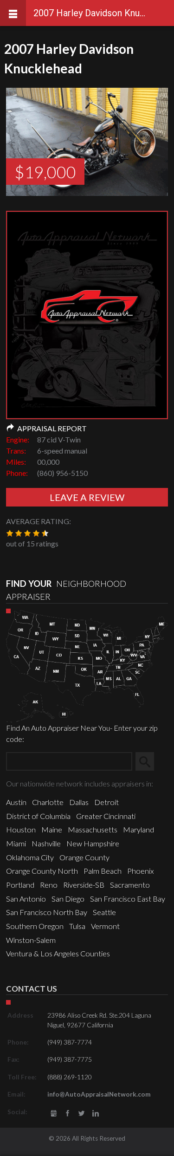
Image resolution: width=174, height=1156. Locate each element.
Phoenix (140, 870)
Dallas (79, 802)
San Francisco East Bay (127, 898)
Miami (16, 843)
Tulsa (77, 926)
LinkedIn (96, 1113)
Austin (16, 802)
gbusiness (53, 1113)
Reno (49, 884)
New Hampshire (92, 843)
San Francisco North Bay (46, 912)
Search (148, 761)
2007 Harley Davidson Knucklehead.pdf (87, 322)
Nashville (46, 843)
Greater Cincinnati (105, 816)
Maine (51, 829)
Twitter (81, 1113)
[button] (9, 533)
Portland (20, 884)
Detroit (106, 802)
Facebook (67, 1113)
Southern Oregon (35, 926)
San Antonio (26, 898)
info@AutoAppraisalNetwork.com (99, 1094)
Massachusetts (92, 829)
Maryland (138, 829)
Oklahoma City (30, 857)
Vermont (105, 926)
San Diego (68, 898)
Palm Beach (103, 870)
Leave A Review (87, 497)
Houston (21, 829)
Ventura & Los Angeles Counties (58, 953)
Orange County (84, 857)
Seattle (104, 912)
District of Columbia (38, 816)
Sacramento (130, 884)
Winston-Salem (31, 939)
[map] (87, 665)
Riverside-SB (83, 884)
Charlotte (48, 802)
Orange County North (42, 870)
